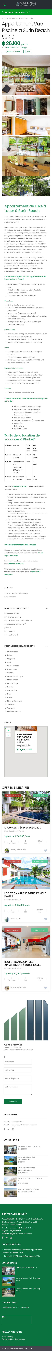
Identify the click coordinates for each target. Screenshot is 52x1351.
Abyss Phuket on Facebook (21, 1233)
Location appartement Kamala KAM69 (25, 895)
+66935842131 (15, 1225)
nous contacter (19, 486)
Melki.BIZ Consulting (21, 1307)
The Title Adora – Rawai (28, 1189)
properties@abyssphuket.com (24, 1125)
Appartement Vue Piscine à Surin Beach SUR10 (24, 738)
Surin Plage (22, 47)
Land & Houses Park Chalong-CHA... (26, 1158)
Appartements (7, 18)
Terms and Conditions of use (13, 1339)
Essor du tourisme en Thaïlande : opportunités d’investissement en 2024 (22, 1251)
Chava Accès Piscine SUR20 (22, 827)
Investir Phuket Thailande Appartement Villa (22, 1256)
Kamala (7, 900)
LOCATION (18, 18)
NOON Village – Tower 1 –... (29, 1146)
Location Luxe (27, 18)
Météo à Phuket (16, 563)
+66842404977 (18, 1121)
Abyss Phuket (16, 918)
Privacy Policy (7, 1336)
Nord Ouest (10, 47)
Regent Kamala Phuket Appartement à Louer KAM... (22, 963)
